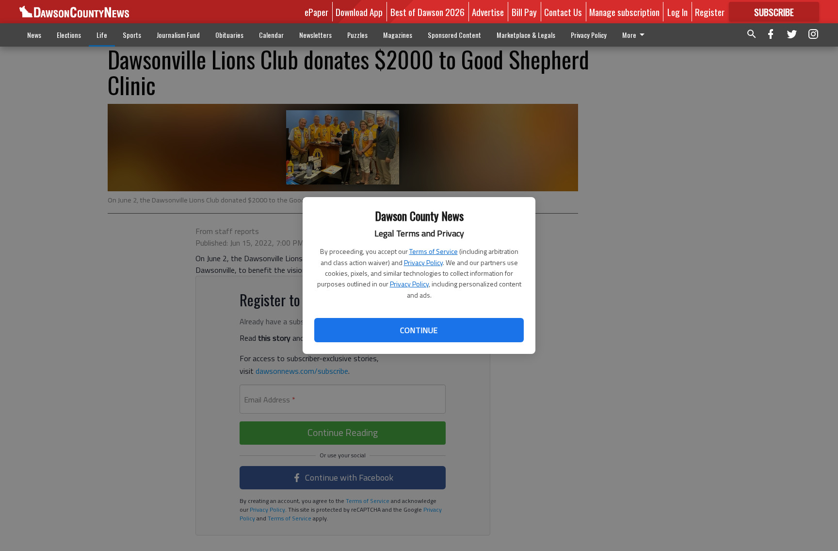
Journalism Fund (178, 35)
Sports (132, 35)
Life (102, 35)
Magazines (397, 35)
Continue (418, 330)
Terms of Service (433, 251)
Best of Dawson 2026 (427, 11)
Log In (677, 11)
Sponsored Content (454, 35)
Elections (69, 35)
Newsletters (315, 35)
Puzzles (357, 35)
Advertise (488, 11)
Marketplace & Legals (526, 35)
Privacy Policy (423, 262)
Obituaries (229, 35)
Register (710, 11)
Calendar (271, 35)
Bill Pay (524, 11)
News (34, 35)
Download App (359, 11)
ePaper (316, 11)
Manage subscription (624, 11)
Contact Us (563, 11)
